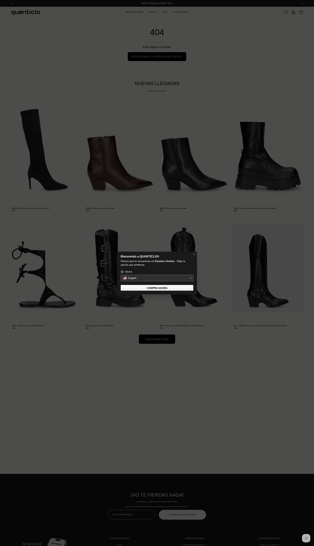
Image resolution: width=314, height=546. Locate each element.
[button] (157, 278)
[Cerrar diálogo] (194, 254)
